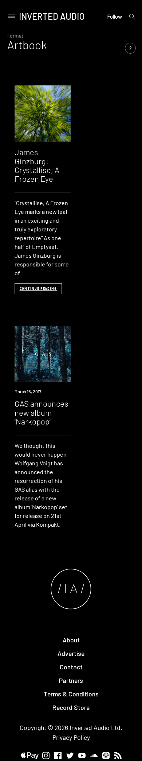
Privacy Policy (71, 737)
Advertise (71, 653)
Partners (71, 680)
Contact (71, 667)
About (71, 640)
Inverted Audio (52, 16)
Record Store (71, 707)
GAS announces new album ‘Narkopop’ (41, 412)
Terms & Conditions (71, 694)
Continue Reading (38, 289)
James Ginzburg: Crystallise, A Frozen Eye (37, 165)
